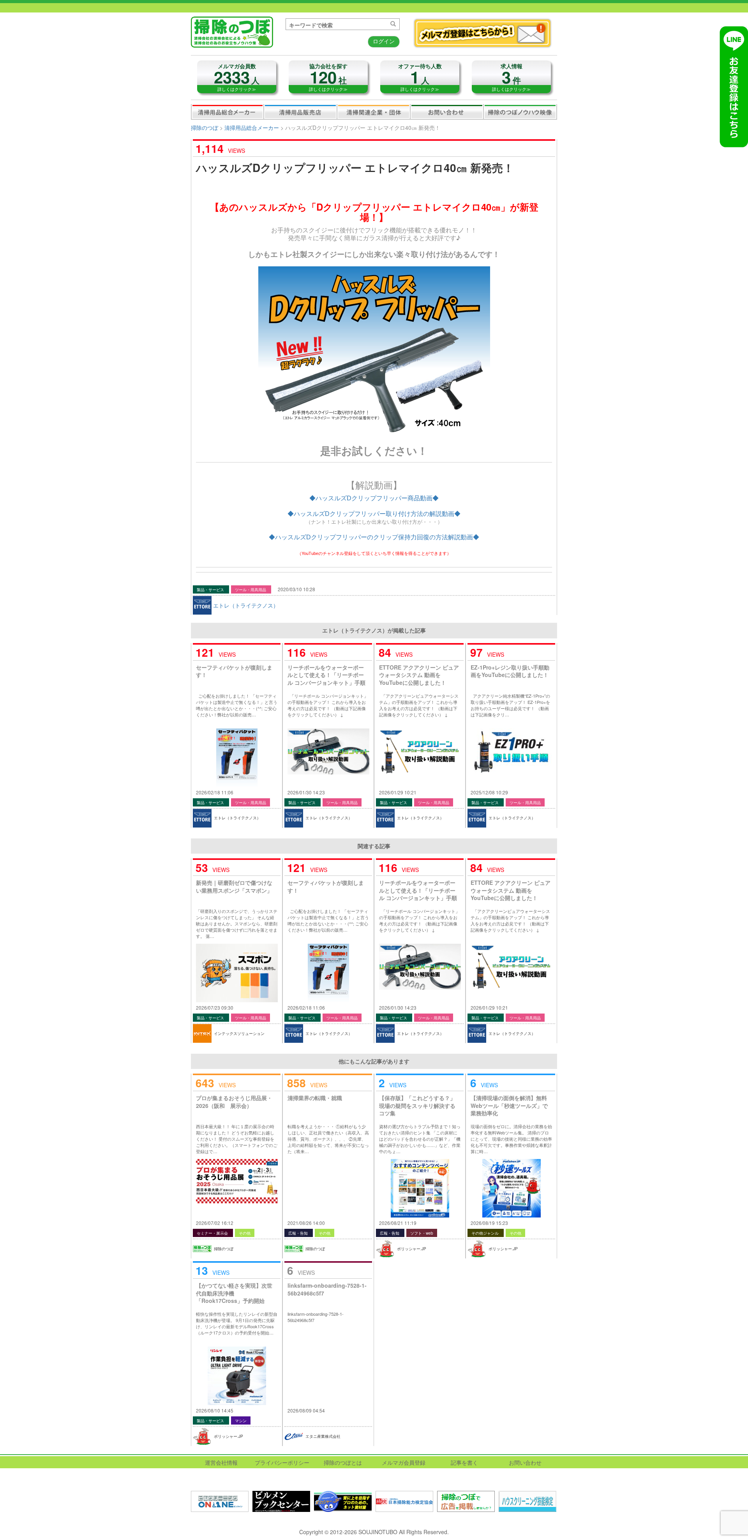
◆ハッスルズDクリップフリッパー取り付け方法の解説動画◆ (374, 513)
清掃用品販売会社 (300, 111)
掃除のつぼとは (343, 1462)
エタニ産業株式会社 (322, 1436)
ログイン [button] (384, 41)
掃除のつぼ (204, 127)
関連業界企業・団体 (373, 111)
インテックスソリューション (239, 1033)
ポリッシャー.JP (411, 1248)
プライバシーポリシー (282, 1462)
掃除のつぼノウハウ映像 (520, 111)
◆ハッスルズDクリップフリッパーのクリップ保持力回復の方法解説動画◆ (374, 537)
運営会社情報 (221, 1462)
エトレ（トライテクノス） (246, 605)
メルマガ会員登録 (403, 1462)
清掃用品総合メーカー (227, 111)
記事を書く (464, 1462)
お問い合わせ (446, 111)
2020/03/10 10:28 (296, 589)
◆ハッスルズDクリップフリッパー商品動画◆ (374, 498)
